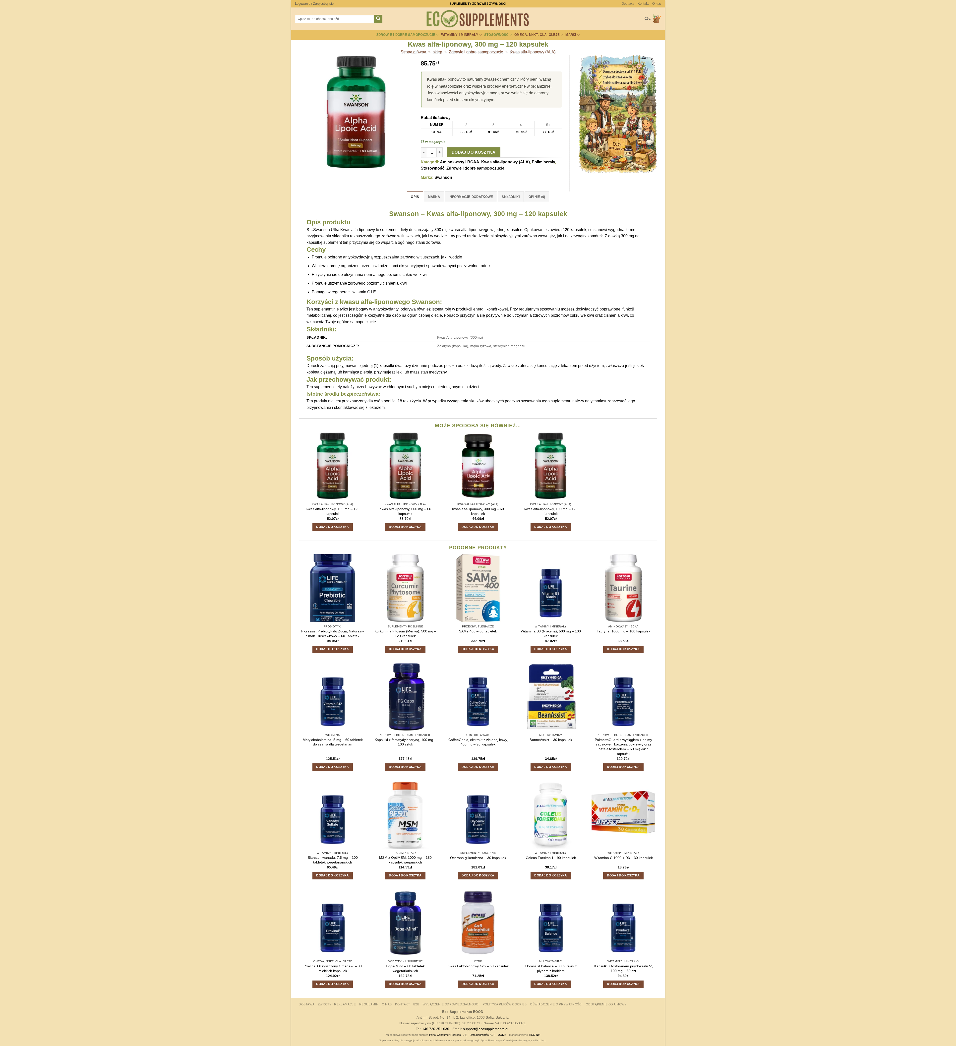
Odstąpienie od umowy (606, 1004)
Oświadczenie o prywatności (556, 1004)
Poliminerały (543, 162)
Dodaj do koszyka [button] (332, 526)
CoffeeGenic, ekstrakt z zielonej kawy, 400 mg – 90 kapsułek (478, 742)
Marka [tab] (434, 197)
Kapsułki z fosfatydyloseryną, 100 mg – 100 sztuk (405, 742)
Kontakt (643, 3)
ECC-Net (534, 1034)
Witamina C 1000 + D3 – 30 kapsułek (623, 858)
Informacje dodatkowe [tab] (471, 197)
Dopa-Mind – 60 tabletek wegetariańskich (405, 968)
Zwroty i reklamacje (337, 1004)
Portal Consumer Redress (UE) (448, 1034)
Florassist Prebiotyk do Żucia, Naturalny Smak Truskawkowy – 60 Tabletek (332, 633)
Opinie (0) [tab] (537, 197)
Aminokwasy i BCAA (459, 162)
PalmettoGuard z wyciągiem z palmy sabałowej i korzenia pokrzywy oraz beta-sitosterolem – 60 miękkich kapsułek (623, 747)
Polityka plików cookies (505, 1004)
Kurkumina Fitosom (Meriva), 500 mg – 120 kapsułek (405, 633)
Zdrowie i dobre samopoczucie (405, 35)
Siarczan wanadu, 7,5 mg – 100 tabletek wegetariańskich (333, 860)
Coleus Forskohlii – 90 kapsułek (551, 858)
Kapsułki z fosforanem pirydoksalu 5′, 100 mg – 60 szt (623, 968)
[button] (314, 3)
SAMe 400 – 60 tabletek (478, 631)
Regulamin (369, 1004)
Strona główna (413, 52)
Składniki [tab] (511, 197)
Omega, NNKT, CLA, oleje (537, 35)
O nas (656, 3)
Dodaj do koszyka (473, 152)
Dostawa (628, 3)
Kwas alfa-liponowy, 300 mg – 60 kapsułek (478, 511)
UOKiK (502, 1034)
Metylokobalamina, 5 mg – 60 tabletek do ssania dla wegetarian (333, 742)
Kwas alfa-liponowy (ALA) (532, 52)
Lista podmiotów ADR (482, 1034)
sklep (437, 52)
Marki (570, 35)
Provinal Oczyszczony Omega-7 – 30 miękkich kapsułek (332, 968)
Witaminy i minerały (459, 35)
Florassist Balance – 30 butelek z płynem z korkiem (551, 968)
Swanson (443, 177)
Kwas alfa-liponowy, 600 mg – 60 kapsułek (405, 511)
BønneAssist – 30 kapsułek (551, 740)
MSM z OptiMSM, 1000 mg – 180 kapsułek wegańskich (405, 860)
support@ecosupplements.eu (486, 1029)
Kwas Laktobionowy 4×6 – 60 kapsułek (478, 966)
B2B (416, 1004)
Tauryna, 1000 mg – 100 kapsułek (623, 631)
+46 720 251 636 (435, 1029)
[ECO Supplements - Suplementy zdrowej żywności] (478, 19)
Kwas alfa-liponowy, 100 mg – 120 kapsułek (332, 511)
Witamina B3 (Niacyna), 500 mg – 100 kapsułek (551, 633)
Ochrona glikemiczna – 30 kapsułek (478, 858)
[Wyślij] (378, 19)
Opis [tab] (415, 197)
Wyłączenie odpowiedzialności (451, 1004)
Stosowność (496, 35)
